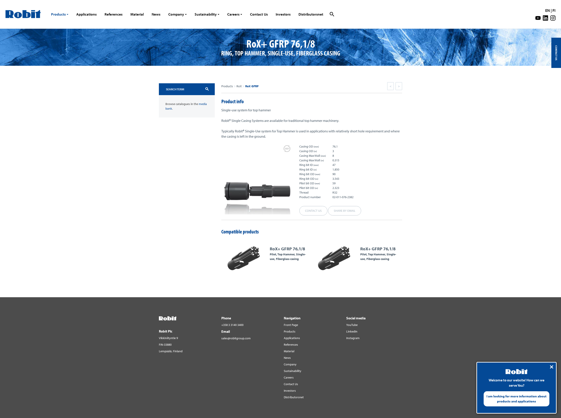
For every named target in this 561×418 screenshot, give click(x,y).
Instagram (353, 338)
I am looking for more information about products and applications (516, 398)
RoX (239, 86)
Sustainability (206, 14)
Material (137, 14)
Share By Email (344, 211)
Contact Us (259, 14)
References (113, 14)
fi (554, 10)
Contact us (313, 211)
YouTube (352, 325)
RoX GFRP (252, 86)
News (156, 14)
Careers (233, 14)
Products (58, 14)
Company (176, 14)
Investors (283, 14)
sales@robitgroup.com (236, 338)
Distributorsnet (310, 14)
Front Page (291, 325)
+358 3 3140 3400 (232, 325)
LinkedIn (351, 331)
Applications (86, 14)
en (547, 10)
